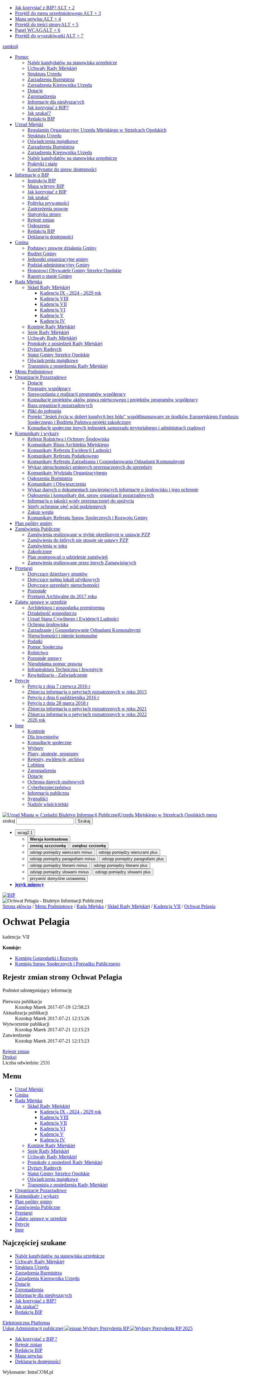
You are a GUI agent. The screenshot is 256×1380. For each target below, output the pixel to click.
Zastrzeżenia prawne (47, 208)
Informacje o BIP (32, 175)
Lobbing (35, 765)
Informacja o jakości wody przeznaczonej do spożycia (80, 500)
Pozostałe (36, 590)
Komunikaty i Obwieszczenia (56, 484)
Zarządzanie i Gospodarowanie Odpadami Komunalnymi (83, 630)
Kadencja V (52, 315)
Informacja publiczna (48, 793)
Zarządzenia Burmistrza (50, 79)
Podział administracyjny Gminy (58, 265)
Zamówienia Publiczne (37, 529)
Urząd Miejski (29, 124)
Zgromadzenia (41, 96)
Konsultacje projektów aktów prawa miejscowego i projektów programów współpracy (112, 399)
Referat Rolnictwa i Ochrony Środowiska (68, 439)
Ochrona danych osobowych (55, 781)
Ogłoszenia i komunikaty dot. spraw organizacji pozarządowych (90, 495)
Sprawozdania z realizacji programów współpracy (76, 394)
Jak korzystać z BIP (46, 191)
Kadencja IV (52, 321)
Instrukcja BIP (41, 180)
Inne (19, 725)
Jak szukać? (39, 113)
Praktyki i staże (42, 163)
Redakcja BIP (41, 118)
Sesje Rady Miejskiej (48, 332)
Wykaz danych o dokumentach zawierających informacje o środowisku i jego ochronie (112, 489)
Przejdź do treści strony (46, 24)
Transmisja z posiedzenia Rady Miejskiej (67, 366)
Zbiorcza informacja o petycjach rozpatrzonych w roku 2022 (87, 714)
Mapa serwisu (38, 19)
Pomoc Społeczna (45, 647)
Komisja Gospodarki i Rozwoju (46, 958)
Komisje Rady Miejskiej (51, 326)
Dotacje (35, 90)
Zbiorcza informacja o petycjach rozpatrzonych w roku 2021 (87, 708)
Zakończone (39, 551)
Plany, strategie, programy (53, 753)
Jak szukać (38, 197)
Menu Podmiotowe (34, 371)
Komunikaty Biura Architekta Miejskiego (68, 444)
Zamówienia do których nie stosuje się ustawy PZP (77, 540)
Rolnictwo (37, 652)
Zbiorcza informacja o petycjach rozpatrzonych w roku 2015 (87, 692)
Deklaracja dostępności (50, 236)
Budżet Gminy (42, 253)
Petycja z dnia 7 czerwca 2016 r (58, 686)
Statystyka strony (44, 214)
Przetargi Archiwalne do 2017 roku (62, 596)
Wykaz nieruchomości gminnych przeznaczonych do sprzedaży (89, 467)
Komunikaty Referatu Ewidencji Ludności (69, 450)
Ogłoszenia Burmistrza (49, 478)
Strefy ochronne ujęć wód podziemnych (66, 506)
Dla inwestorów (43, 736)
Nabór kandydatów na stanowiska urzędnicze (72, 62)
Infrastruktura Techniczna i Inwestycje (65, 669)
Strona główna (16, 906)
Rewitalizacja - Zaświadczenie (57, 675)
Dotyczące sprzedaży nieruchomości (63, 585)
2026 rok (36, 720)
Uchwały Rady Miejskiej (52, 68)
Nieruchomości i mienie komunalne (62, 635)
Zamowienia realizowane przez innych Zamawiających (81, 562)
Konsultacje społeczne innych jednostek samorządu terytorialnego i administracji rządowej (116, 427)
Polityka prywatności (48, 203)
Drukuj (9, 1057)
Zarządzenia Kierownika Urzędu (59, 85)
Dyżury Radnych (44, 349)
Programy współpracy (49, 388)
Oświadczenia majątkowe (52, 141)
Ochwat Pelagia (199, 906)
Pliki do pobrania (44, 411)
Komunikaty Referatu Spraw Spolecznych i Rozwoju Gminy (87, 517)
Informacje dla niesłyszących (55, 102)
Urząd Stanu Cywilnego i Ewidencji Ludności (73, 618)
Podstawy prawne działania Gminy (61, 248)
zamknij (10, 46)
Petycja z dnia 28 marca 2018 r (57, 703)
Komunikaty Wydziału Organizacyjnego (67, 472)
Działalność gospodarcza (51, 613)
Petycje (22, 680)
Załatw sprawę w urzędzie (41, 602)
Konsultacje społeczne (49, 742)
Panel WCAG (37, 30)
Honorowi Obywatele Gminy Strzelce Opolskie (74, 270)
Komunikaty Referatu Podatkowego (63, 456)
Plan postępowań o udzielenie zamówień (67, 557)
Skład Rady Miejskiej (48, 287)
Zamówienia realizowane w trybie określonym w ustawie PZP (88, 534)
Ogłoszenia (38, 225)
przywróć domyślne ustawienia (57, 878)
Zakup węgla (40, 512)
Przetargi (23, 568)
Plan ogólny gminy (33, 523)
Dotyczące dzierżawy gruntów (57, 574)
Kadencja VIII (54, 298)
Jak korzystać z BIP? (45, 7)
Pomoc (22, 57)
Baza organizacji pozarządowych (60, 405)
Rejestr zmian (40, 220)
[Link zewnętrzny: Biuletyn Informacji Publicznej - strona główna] (8, 895)
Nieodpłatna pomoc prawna (54, 663)
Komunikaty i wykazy (37, 433)
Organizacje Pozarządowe (40, 377)
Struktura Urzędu (44, 73)
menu (211, 815)
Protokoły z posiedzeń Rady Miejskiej (64, 343)
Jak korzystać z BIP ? (36, 1339)
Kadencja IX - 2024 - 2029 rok (70, 293)
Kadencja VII (53, 304)
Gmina (21, 242)
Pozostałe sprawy (44, 658)
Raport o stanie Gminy (49, 276)
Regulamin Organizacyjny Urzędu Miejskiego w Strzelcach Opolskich (96, 130)
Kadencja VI (52, 309)
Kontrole (36, 731)
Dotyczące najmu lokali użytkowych (63, 579)
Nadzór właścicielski (47, 804)
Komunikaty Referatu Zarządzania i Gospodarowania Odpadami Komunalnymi (106, 461)
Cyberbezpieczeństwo (49, 787)
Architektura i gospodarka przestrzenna (66, 607)
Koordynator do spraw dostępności (61, 169)
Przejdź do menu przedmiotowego (58, 13)
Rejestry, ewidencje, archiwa (55, 759)
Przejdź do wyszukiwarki (49, 35)
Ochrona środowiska (47, 624)
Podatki (34, 641)
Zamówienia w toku (47, 545)
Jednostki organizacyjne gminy (57, 259)
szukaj (8, 820)
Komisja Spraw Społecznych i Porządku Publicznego (67, 963)
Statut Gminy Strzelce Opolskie (58, 354)
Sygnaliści (37, 798)
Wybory (35, 748)
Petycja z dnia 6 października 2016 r (63, 697)
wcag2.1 (24, 832)
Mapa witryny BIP (45, 186)
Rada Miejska (28, 281)
